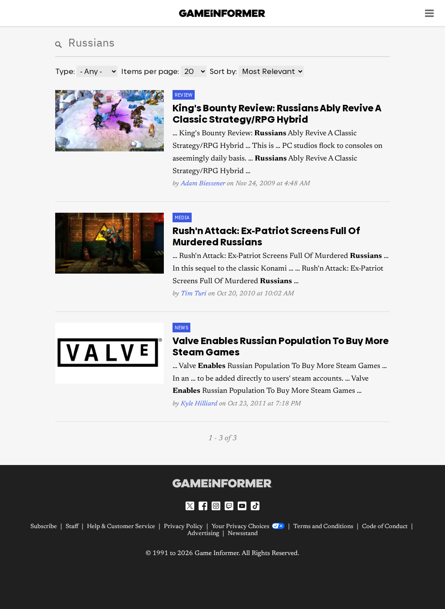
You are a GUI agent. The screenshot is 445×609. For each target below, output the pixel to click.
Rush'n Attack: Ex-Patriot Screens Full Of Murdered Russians (266, 236)
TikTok (255, 506)
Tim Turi (193, 294)
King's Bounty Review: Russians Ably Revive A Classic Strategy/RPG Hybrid (277, 114)
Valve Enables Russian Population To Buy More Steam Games (281, 346)
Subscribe (43, 527)
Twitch (229, 506)
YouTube (242, 506)
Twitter (190, 506)
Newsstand (243, 534)
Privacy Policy (183, 527)
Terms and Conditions (323, 527)
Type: (65, 71)
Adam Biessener (203, 184)
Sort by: (223, 71)
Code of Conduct (385, 527)
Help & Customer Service (121, 527)
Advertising (203, 534)
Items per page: (150, 71)
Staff (72, 527)
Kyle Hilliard (199, 404)
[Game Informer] (222, 483)
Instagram (216, 506)
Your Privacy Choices (240, 527)
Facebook (203, 506)
